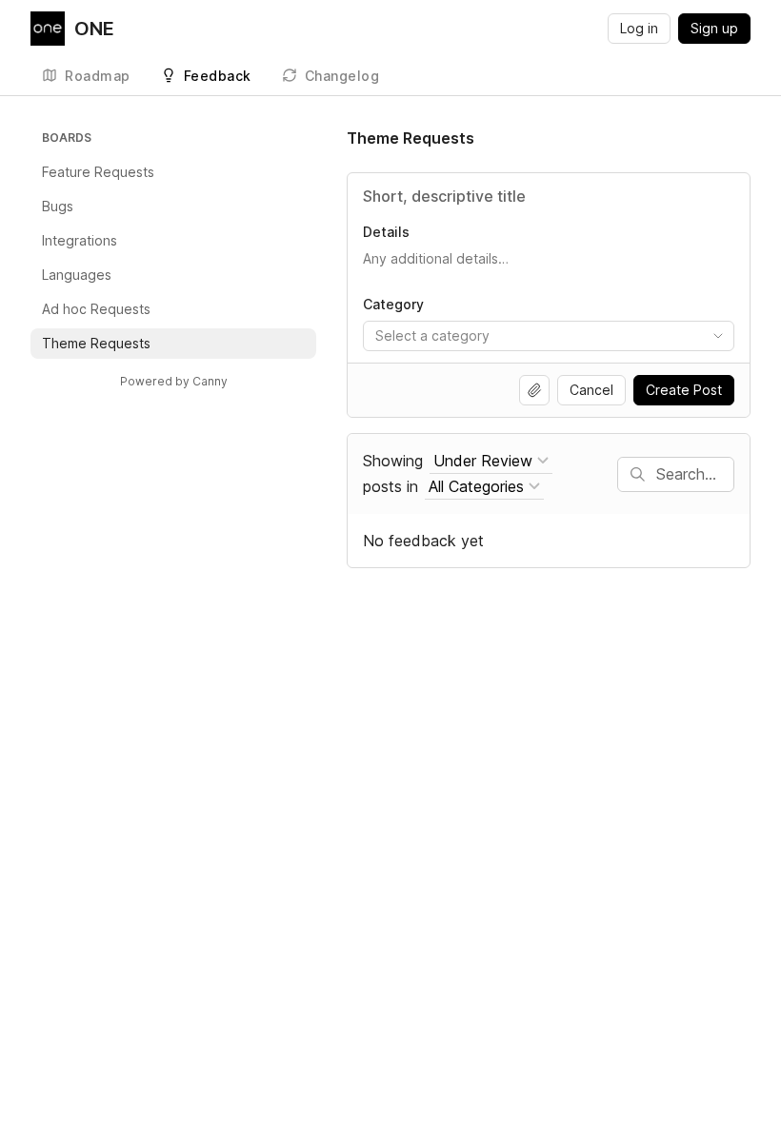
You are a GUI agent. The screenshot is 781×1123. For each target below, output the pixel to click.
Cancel (591, 390)
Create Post (684, 390)
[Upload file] (534, 390)
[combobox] (548, 336)
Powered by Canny (174, 381)
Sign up (714, 28)
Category (393, 304)
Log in (639, 28)
